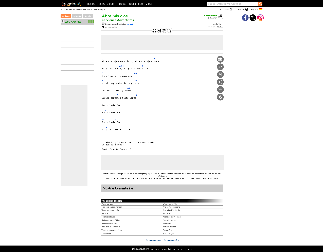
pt (181, 249)
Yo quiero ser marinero (172, 217)
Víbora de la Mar (170, 204)
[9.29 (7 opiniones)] (211, 15)
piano (140, 4)
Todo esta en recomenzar (111, 207)
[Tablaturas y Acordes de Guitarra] (71, 5)
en (177, 249)
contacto (187, 249)
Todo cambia (107, 204)
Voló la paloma (168, 213)
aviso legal (155, 249)
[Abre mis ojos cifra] (171, 240)
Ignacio (220, 26)
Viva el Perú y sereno (171, 207)
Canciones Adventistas (118, 20)
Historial (88, 16)
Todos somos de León (110, 210)
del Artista (77, 16)
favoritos (122, 4)
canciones (90, 4)
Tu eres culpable (108, 217)
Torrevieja (105, 213)
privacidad (166, 249)
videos (149, 4)
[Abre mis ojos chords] (154, 240)
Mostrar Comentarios (118, 188)
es (174, 249)
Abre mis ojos (115, 16)
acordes (101, 4)
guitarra (132, 4)
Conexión (240, 9)
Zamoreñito (167, 230)
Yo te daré (167, 224)
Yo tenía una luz (169, 227)
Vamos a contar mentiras (111, 230)
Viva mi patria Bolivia (171, 210)
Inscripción (224, 9)
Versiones (65, 16)
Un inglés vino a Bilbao (110, 220)
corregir (130, 24)
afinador (111, 4)
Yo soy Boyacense (170, 220)
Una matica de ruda (109, 224)
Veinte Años (106, 233)
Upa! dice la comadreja (110, 227)
